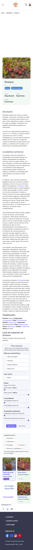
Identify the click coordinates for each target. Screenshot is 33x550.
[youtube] (20, 536)
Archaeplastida (7, 320)
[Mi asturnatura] (30, 5)
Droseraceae (25, 326)
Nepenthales (11, 326)
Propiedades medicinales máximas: (14, 418)
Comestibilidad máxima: (11, 405)
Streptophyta (12, 322)
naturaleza (9, 13)
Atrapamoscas (22, 497)
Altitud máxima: (10, 392)
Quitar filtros (22, 426)
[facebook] (7, 536)
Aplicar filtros (11, 426)
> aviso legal (9, 524)
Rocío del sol (22, 472)
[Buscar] (3, 5)
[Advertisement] (16, 36)
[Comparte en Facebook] (3, 509)
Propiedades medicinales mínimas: (14, 413)
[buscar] (26, 5)
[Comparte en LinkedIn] (7, 509)
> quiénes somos (11, 521)
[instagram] (15, 535)
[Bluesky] (11, 536)
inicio (2, 13)
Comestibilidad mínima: (11, 400)
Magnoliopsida (23, 324)
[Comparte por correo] (11, 509)
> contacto (9, 517)
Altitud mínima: (10, 388)
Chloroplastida (21, 320)
